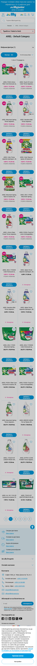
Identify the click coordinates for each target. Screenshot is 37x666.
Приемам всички (17, 656)
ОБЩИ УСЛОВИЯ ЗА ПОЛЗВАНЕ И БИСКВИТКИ (17, 650)
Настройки (17, 661)
